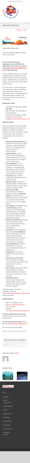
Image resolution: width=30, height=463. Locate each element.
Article (17, 331)
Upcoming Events (7, 433)
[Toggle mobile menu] (27, 5)
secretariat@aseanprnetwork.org (15, 1)
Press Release (8, 429)
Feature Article (8, 421)
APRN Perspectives (7, 401)
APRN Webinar (8, 406)
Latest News (7, 425)
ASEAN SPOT (8, 413)
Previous (19, 30)
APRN (5, 331)
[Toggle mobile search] (23, 5)
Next (24, 30)
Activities (6, 396)
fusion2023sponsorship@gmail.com (16, 323)
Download (7, 417)
